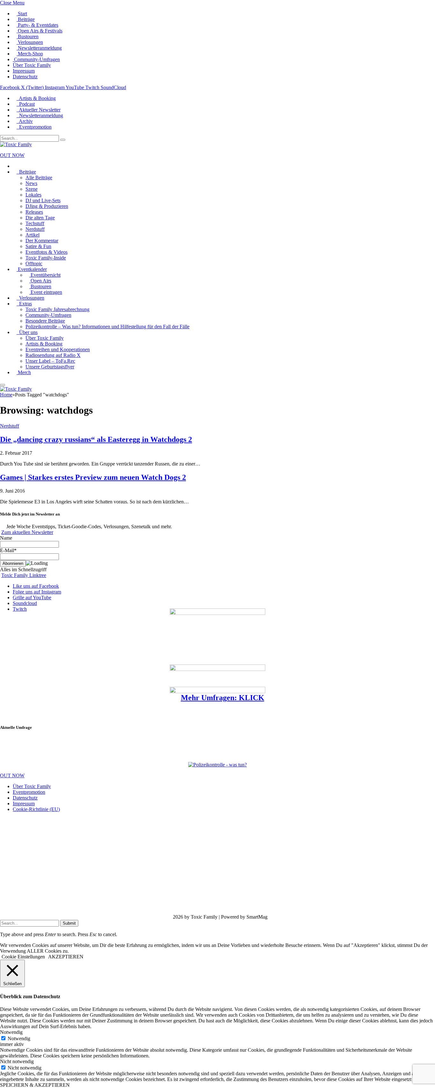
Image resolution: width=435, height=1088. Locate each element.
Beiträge (26, 19)
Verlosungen (30, 42)
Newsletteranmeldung (39, 48)
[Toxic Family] (16, 144)
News (31, 183)
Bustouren (28, 36)
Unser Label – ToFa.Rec (50, 361)
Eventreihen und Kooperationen (57, 349)
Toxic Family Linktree (23, 575)
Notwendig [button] (11, 1032)
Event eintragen (45, 292)
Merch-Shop (30, 53)
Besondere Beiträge (45, 321)
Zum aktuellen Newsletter (27, 532)
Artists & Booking (36, 98)
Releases (34, 212)
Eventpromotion (34, 127)
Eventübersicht (45, 275)
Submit (69, 923)
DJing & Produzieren (46, 206)
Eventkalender (32, 269)
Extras (24, 303)
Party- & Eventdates (37, 25)
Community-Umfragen (36, 59)
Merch (24, 372)
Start (22, 13)
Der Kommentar (41, 240)
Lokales (33, 194)
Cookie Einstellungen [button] (23, 956)
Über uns (27, 332)
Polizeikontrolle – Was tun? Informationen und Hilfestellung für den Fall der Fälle (107, 326)
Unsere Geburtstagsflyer (49, 366)
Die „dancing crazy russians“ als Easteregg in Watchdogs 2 (96, 439)
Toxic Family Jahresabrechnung (57, 309)
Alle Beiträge (38, 177)
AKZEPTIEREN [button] (65, 956)
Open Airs (40, 280)
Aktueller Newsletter (39, 109)
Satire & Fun (38, 246)
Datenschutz (25, 76)
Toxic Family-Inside (45, 257)
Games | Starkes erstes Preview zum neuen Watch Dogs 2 (93, 477)
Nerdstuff (35, 229)
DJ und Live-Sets (43, 200)
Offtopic (33, 263)
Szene (31, 189)
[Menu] (2, 385)
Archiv (25, 121)
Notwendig (19, 1038)
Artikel (32, 235)
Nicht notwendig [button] (17, 1061)
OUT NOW (12, 155)
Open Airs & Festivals (39, 30)
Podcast (26, 104)
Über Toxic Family (32, 65)
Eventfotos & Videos (46, 252)
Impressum (24, 71)
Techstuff (34, 223)
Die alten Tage (40, 217)
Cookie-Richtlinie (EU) (36, 809)
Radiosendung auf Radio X (53, 355)
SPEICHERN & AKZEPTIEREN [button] (35, 1085)
